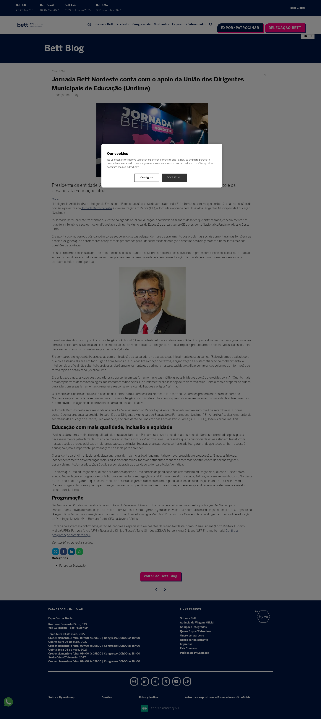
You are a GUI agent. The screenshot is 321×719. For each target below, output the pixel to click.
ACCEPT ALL (174, 177)
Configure (146, 177)
